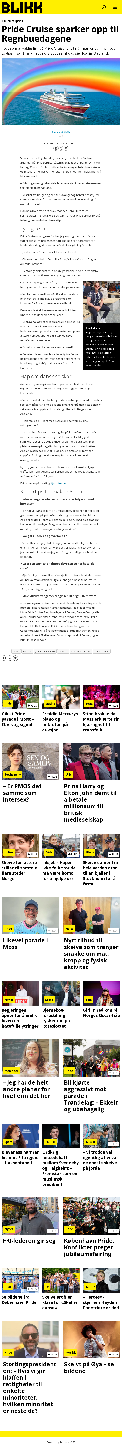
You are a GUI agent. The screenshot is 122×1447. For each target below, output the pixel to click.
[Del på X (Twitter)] (60, 148)
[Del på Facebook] (55, 148)
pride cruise (102, 651)
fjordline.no (58, 483)
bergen (63, 651)
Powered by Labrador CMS (61, 1442)
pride (16, 651)
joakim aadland (45, 651)
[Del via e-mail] (66, 148)
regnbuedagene (81, 651)
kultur (27, 651)
